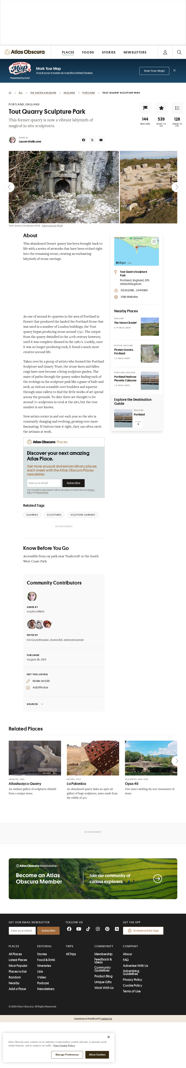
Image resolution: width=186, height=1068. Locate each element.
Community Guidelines (102, 969)
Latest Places (18, 959)
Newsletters (45, 988)
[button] (145, 108)
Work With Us (104, 987)
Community (104, 946)
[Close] (109, 1037)
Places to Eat (18, 971)
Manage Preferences (67, 1054)
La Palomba (76, 784)
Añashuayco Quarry (25, 784)
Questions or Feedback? (93, 1018)
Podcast (43, 983)
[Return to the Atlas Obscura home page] (25, 52)
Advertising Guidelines (131, 972)
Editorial (44, 946)
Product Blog (103, 976)
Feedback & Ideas (103, 961)
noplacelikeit (35, 611)
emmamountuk (74, 640)
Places (14, 946)
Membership (103, 954)
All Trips (71, 954)
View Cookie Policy (64, 1045)
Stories (42, 954)
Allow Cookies (97, 1054)
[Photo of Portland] (123, 418)
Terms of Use (42, 492)
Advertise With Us (135, 965)
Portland (139, 414)
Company (130, 946)
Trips (70, 946)
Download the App (146, 930)
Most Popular (18, 965)
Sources (32, 704)
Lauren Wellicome (30, 141)
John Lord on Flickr (52, 225)
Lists (40, 971)
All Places (15, 954)
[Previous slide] (9, 187)
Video (41, 977)
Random (15, 977)
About (127, 954)
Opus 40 (131, 784)
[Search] (179, 52)
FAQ (126, 959)
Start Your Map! (154, 70)
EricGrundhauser (38, 640)
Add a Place (17, 988)
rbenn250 (56, 640)
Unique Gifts (103, 982)
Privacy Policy (132, 979)
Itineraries (44, 965)
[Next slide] (176, 187)
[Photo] (150, 327)
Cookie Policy (132, 985)
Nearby (14, 983)
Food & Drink (46, 959)
